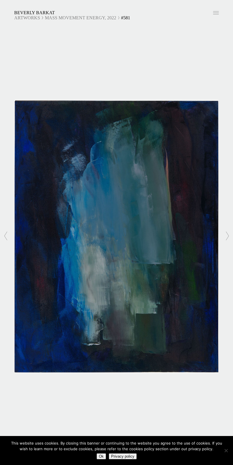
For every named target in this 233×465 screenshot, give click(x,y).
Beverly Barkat (34, 12)
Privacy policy (122, 456)
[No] (226, 450)
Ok (101, 456)
